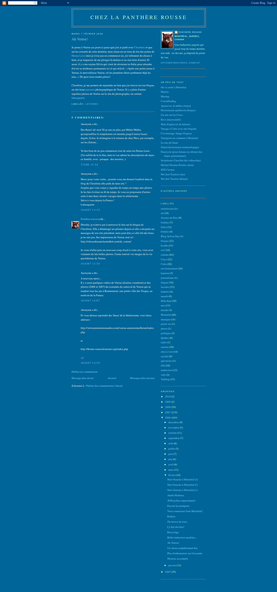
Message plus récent (83, 378)
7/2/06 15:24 (89, 164)
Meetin (165, 92)
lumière (165, 291)
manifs (164, 296)
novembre (174, 427)
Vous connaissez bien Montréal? (185, 511)
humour (165, 273)
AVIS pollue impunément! (181, 500)
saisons (165, 347)
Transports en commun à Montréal (179, 138)
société (165, 356)
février (172, 475)
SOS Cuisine (168, 169)
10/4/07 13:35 (90, 210)
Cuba (164, 264)
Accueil (112, 378)
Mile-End (166, 301)
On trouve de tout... (177, 521)
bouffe (164, 245)
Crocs (164, 259)
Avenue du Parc (169, 218)
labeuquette (78, 98)
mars (171, 469)
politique (166, 333)
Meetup (165, 96)
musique (165, 319)
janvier (172, 565)
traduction (166, 370)
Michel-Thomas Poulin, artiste (177, 165)
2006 (168, 417)
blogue (165, 241)
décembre (173, 422)
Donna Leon (78, 55)
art (162, 213)
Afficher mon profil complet (180, 63)
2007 (168, 412)
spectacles (166, 361)
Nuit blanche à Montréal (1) (182, 490)
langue (164, 282)
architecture (167, 208)
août (171, 443)
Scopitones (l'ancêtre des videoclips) (181, 160)
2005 (168, 572)
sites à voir (167, 351)
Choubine (139, 47)
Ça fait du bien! (175, 527)
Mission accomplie (177, 558)
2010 (168, 396)
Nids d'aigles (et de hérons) (175, 124)
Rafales (171, 516)
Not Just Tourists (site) (173, 174)
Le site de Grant (169, 142)
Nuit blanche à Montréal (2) (182, 485)
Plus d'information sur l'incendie (184, 553)
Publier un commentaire (85, 371)
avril (171, 464)
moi (163, 305)
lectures (92, 104)
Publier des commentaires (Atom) (104, 385)
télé (163, 365)
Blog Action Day (170, 236)
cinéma (165, 254)
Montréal (166, 314)
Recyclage (173, 532)
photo (164, 328)
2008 (168, 407)
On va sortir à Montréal (173, 87)
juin (170, 454)
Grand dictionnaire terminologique (180, 147)
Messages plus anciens (142, 378)
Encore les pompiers (178, 506)
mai (170, 459)
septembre (174, 438)
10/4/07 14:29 (90, 363)
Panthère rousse (89, 219)
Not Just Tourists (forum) (174, 179)
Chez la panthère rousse (138, 17)
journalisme (167, 278)
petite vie (166, 324)
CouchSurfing (168, 101)
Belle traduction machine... (182, 537)
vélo (163, 375)
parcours (90, 89)
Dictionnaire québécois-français (178, 110)
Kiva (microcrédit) (171, 119)
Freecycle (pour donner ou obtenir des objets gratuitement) (181, 154)
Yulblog (165, 379)
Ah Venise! (80, 39)
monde (164, 310)
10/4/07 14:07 (90, 300)
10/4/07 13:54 (90, 263)
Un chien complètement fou (182, 548)
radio (163, 342)
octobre (172, 433)
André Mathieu (175, 495)
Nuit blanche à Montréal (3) (182, 479)
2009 (168, 402)
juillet (172, 448)
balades (165, 222)
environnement (169, 268)
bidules (165, 231)
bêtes (163, 227)
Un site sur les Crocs (172, 115)
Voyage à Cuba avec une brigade (178, 128)
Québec (165, 338)
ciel (163, 250)
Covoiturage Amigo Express (176, 133)
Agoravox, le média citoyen (176, 106)
